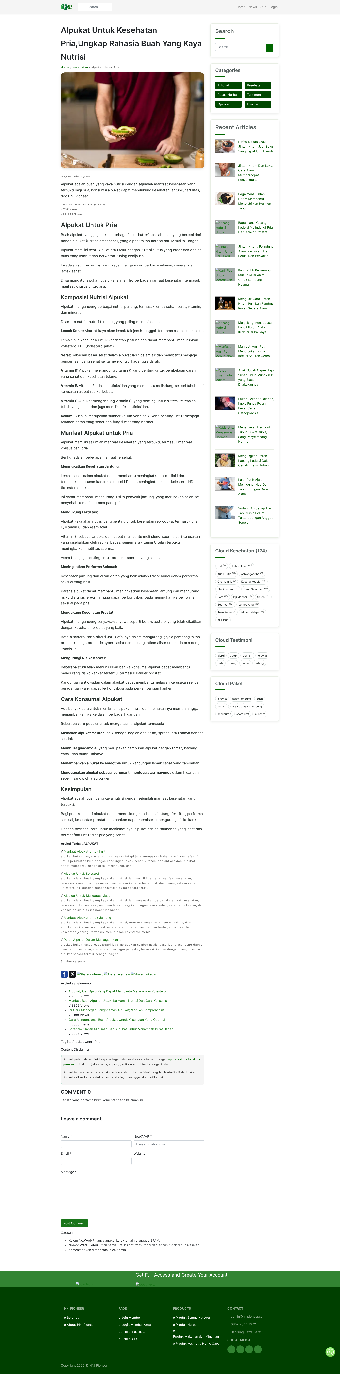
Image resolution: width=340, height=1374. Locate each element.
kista (220, 663)
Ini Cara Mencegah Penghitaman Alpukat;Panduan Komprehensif (116, 1010)
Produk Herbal (186, 1325)
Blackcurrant (227, 589)
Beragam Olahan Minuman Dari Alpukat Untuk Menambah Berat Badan (121, 1029)
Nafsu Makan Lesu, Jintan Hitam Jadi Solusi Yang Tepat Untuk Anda (256, 146)
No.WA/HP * (143, 1136)
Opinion (223, 104)
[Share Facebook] (64, 974)
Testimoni (254, 95)
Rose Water (226, 612)
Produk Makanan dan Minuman (196, 1336)
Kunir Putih (226, 574)
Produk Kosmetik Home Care (197, 1343)
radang (259, 663)
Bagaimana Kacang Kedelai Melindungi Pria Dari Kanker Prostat (255, 227)
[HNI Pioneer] (68, 7)
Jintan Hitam (241, 566)
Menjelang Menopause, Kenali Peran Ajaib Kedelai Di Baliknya (255, 327)
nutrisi (221, 706)
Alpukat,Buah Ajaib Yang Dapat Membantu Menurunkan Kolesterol (118, 991)
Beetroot (225, 604)
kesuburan (224, 714)
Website (139, 1153)
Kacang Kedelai (253, 581)
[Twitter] (240, 1349)
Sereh (263, 597)
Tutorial (223, 85)
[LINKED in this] (143, 974)
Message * (69, 1172)
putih (259, 698)
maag (232, 663)
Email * (66, 1153)
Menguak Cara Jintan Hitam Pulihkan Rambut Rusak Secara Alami (255, 303)
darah (234, 706)
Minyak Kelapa (252, 612)
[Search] (269, 48)
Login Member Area (136, 1325)
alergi (221, 655)
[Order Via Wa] (330, 1352)
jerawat (262, 655)
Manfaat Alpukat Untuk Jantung (87, 918)
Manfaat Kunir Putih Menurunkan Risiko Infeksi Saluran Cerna (254, 351)
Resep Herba (227, 95)
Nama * (66, 1136)
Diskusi (252, 104)
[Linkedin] (258, 1349)
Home (241, 7)
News (253, 7)
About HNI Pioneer (81, 1325)
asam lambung (241, 698)
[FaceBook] (231, 1349)
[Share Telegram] (117, 974)
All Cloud (223, 620)
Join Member (131, 1317)
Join (263, 7)
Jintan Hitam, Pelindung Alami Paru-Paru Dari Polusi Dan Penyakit (255, 251)
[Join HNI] (84, 1284)
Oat (221, 566)
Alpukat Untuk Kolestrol (81, 873)
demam (247, 655)
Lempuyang (248, 604)
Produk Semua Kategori (193, 1317)
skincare (259, 714)
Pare (222, 597)
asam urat (242, 714)
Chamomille (226, 581)
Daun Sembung (256, 589)
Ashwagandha (252, 574)
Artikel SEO (130, 1339)
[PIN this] (90, 974)
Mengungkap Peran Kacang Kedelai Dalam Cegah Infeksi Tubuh (254, 460)
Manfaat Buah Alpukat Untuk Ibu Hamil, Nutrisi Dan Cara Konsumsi (118, 1001)
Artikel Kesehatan (134, 1332)
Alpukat (78, 214)
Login (273, 7)
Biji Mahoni (242, 597)
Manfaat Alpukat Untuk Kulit (84, 851)
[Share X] (72, 974)
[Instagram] (249, 1349)
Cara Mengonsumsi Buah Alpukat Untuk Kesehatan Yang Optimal (117, 1019)
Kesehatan (80, 67)
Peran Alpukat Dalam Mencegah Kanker (93, 940)
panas (245, 663)
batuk (233, 655)
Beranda (73, 1317)
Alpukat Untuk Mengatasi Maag (87, 895)
